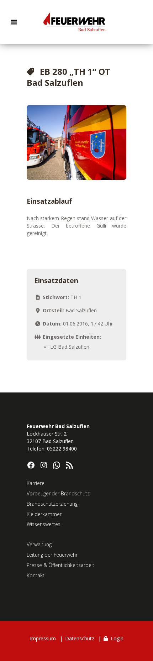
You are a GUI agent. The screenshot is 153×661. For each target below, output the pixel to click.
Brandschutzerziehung (52, 503)
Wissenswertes (43, 524)
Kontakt (35, 575)
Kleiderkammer (44, 514)
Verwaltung (39, 544)
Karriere (35, 483)
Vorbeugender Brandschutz (58, 493)
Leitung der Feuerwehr (52, 554)
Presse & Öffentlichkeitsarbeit (60, 565)
